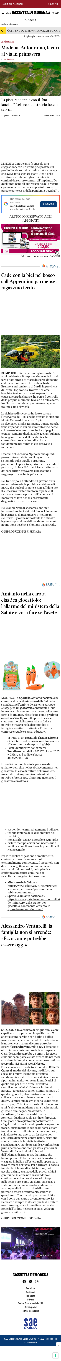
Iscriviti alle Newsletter (12, 4)
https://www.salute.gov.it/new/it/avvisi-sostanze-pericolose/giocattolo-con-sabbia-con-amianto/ (33, 889)
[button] (30, 1242)
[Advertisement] (24, 141)
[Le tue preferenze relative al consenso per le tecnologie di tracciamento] (55, 1356)
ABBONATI (53, 4)
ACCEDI (55, 13)
